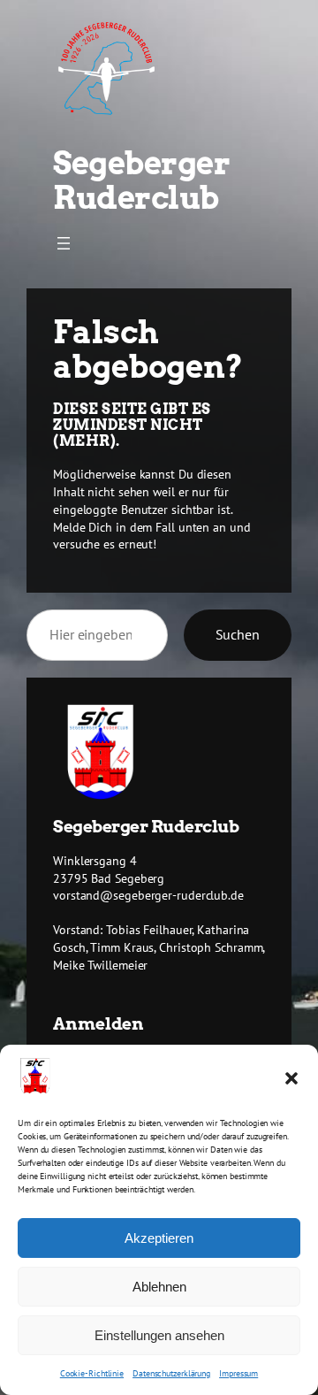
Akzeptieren (159, 1238)
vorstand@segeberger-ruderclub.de (148, 895)
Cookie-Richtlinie (92, 1373)
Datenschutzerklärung (171, 1373)
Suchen (238, 634)
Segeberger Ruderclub (141, 180)
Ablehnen (159, 1286)
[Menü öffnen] (63, 243)
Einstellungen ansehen (159, 1335)
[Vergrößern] (125, 727)
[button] (291, 1078)
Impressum (238, 1373)
